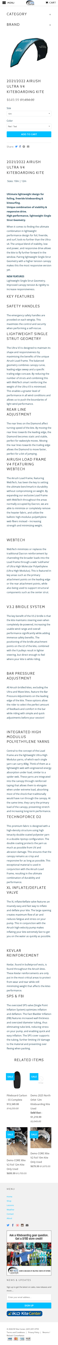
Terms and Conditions (16, 1332)
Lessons (10, 1205)
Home (9, 1196)
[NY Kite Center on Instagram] (22, 1225)
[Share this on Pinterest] (23, 146)
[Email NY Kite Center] (27, 1225)
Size (9, 108)
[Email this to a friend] (27, 146)
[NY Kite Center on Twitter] (8, 1225)
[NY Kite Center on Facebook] (12, 1225)
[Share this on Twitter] (16, 146)
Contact (10, 1214)
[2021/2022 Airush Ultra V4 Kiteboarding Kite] (29, 53)
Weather (10, 1209)
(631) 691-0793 (32, 1329)
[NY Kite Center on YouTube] (17, 1225)
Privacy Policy (33, 1332)
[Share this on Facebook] (19, 146)
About (9, 1218)
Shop (9, 1201)
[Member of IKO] (24, 1315)
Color (10, 120)
